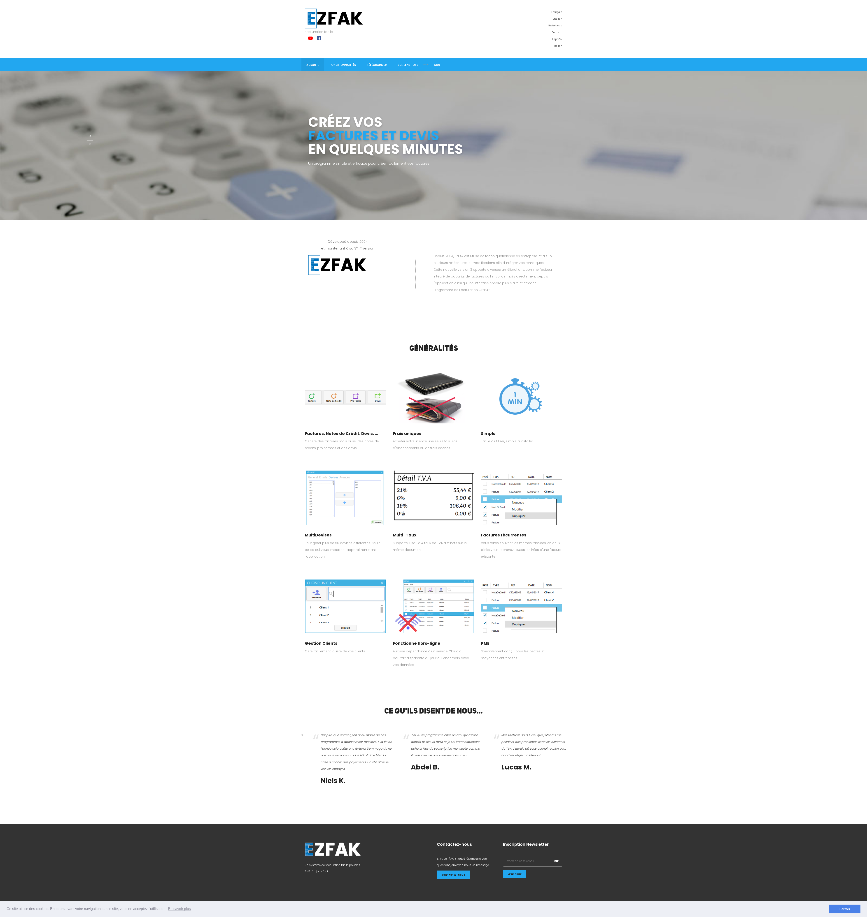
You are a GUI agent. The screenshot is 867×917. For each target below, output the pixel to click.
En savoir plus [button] (179, 909)
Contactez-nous (453, 875)
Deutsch (557, 32)
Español (557, 39)
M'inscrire (515, 874)
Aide (437, 65)
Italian (558, 46)
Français (556, 12)
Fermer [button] (844, 909)
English (557, 19)
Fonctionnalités (343, 65)
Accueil (312, 65)
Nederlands (555, 25)
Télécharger (377, 65)
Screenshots (408, 65)
